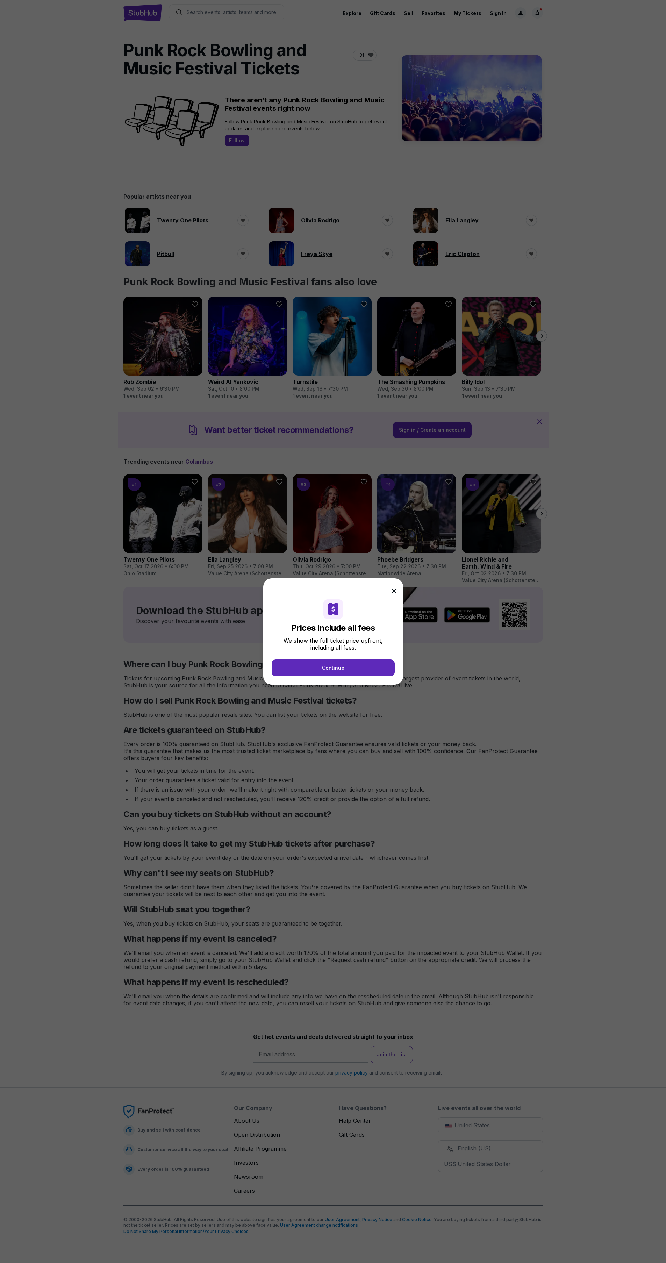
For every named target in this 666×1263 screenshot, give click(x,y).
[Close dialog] (394, 591)
